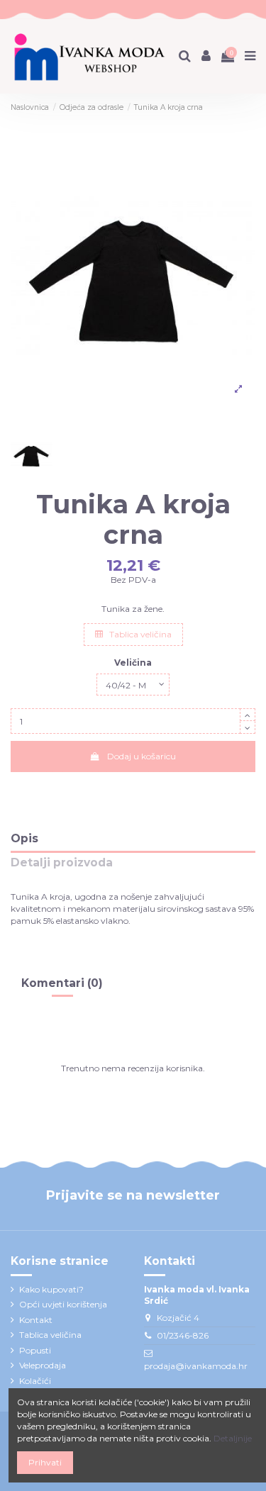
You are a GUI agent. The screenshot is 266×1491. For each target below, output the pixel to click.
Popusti (35, 1350)
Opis (24, 839)
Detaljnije (233, 1438)
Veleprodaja (42, 1365)
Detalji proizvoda (62, 863)
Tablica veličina (139, 634)
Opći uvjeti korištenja (63, 1304)
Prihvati (45, 1462)
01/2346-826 (183, 1335)
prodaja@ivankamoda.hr (196, 1366)
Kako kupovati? (51, 1289)
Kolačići (35, 1380)
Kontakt (35, 1319)
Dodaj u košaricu (141, 756)
